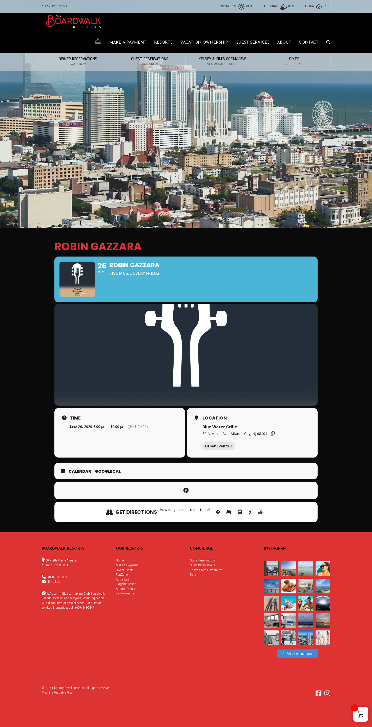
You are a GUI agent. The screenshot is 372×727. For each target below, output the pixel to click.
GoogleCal (108, 471)
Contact (309, 43)
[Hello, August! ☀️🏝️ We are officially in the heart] (305, 620)
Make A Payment (128, 43)
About (284, 43)
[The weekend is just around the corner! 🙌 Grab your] (323, 568)
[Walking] (250, 512)
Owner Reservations (78, 61)
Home (120, 560)
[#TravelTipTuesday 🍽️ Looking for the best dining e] (288, 586)
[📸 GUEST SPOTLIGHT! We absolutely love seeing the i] (305, 603)
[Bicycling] (260, 512)
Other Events (217, 446)
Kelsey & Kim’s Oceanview (222, 61)
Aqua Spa (122, 579)
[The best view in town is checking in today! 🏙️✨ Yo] (323, 620)
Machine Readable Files (57, 692)
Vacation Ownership (204, 43)
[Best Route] (218, 512)
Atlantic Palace (125, 589)
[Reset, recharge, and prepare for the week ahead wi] (323, 586)
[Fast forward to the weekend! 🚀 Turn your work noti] (288, 603)
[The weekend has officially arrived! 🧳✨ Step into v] (305, 568)
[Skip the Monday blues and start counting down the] (305, 586)
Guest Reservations (150, 61)
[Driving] (229, 512)
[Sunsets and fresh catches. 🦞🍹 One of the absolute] (305, 637)
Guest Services (253, 43)
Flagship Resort (126, 584)
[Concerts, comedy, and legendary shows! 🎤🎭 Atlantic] (323, 603)
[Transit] (240, 512)
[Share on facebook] (186, 490)
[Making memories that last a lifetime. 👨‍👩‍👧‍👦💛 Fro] (323, 637)
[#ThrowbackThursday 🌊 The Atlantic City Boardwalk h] (271, 637)
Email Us (54, 582)
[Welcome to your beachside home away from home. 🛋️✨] (288, 620)
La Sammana (125, 593)
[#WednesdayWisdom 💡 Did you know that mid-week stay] (288, 637)
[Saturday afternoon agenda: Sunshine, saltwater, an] (271, 603)
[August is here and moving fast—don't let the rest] (271, 620)
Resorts (163, 43)
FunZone (122, 574)
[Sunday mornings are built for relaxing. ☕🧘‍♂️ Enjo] (271, 568)
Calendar (80, 471)
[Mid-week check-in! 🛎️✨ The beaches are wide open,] (271, 586)
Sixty (294, 61)
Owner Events (125, 570)
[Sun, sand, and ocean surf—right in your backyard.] (288, 568)
